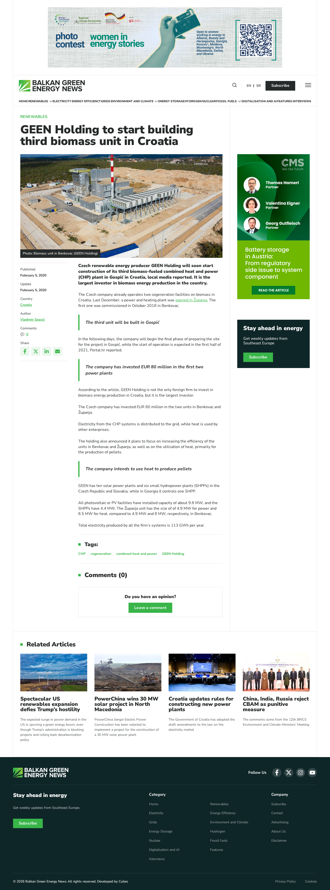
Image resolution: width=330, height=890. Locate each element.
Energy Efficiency (86, 101)
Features (284, 101)
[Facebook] (24, 351)
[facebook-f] (276, 772)
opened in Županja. (191, 300)
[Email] (57, 351)
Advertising (279, 822)
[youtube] (312, 772)
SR (258, 86)
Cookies (311, 881)
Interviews (302, 101)
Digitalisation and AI (259, 101)
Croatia (26, 305)
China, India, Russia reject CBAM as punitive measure (276, 704)
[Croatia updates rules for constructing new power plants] (202, 672)
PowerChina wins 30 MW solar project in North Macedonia (126, 704)
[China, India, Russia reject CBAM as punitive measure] (276, 672)
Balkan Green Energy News (46, 881)
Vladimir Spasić (32, 319)
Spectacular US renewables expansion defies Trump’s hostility (50, 704)
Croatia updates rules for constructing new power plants (201, 704)
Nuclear (209, 101)
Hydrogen (193, 101)
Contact (277, 813)
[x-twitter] (288, 772)
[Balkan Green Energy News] (52, 86)
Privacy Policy (285, 881)
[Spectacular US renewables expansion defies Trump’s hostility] (53, 672)
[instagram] (300, 772)
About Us (278, 831)
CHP (82, 553)
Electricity (62, 101)
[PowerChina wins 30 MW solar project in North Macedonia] (127, 672)
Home (23, 101)
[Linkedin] (46, 351)
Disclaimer (279, 841)
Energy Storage (171, 101)
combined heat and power (136, 553)
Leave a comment (150, 607)
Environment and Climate (132, 101)
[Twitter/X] (35, 351)
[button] (234, 86)
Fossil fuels (226, 101)
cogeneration (101, 553)
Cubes (123, 881)
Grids (105, 101)
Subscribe (280, 85)
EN (249, 86)
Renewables (38, 101)
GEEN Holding (173, 553)
